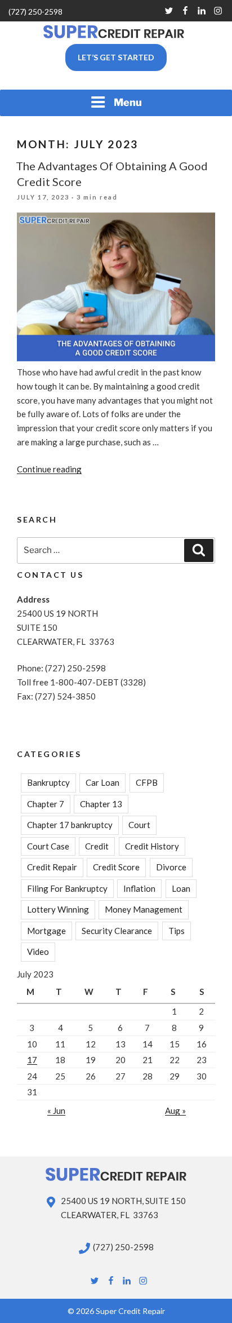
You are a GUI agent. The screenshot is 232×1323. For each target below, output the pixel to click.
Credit (97, 846)
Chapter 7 (45, 804)
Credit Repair (52, 867)
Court (139, 825)
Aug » (175, 1110)
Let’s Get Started (116, 57)
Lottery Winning (58, 909)
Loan (181, 888)
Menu (128, 102)
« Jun (56, 1110)
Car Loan (102, 782)
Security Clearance (117, 931)
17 (32, 1060)
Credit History (152, 846)
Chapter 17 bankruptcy (70, 825)
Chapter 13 (101, 804)
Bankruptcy (48, 782)
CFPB (147, 782)
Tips (176, 931)
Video (38, 951)
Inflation (139, 888)
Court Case (48, 846)
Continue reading (49, 469)
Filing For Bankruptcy (67, 888)
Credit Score (116, 867)
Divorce (171, 867)
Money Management (143, 909)
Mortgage (46, 931)
